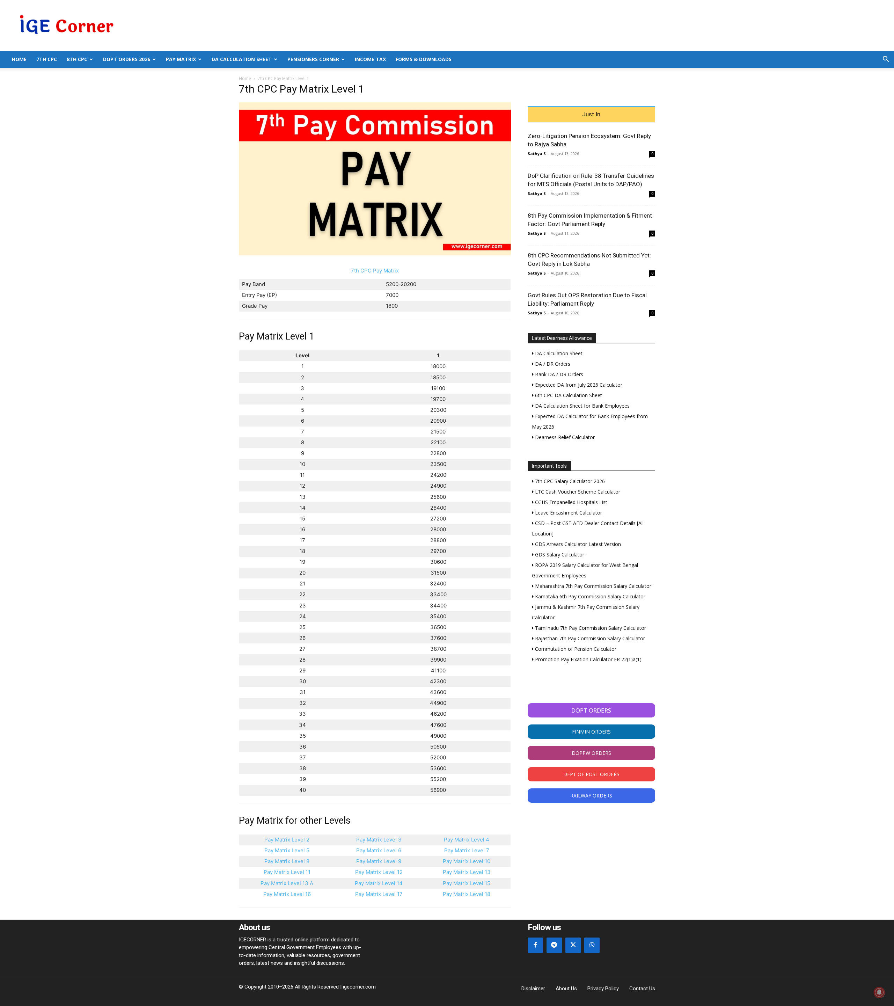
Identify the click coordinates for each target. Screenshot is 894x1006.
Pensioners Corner (313, 59)
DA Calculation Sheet (242, 59)
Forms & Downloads (424, 59)
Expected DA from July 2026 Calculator (578, 384)
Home (19, 59)
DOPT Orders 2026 (126, 59)
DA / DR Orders (552, 363)
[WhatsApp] (592, 945)
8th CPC (77, 59)
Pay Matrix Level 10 (466, 861)
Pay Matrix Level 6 (378, 850)
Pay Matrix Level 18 (466, 894)
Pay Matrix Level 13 (467, 872)
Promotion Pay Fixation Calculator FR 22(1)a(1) (588, 659)
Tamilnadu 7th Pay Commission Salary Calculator (590, 628)
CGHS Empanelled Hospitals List (570, 502)
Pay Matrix (181, 59)
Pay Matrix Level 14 (379, 883)
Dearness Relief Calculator (564, 437)
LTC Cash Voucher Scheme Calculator (577, 491)
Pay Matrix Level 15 (466, 883)
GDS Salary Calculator (559, 554)
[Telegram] (554, 945)
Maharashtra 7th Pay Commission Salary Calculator (592, 586)
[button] (885, 60)
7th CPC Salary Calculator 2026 (569, 481)
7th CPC (46, 59)
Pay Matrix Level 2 (286, 839)
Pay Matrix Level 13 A (287, 883)
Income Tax (370, 59)
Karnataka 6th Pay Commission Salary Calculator (589, 596)
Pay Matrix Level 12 (379, 872)
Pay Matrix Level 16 (287, 894)
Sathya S (537, 153)
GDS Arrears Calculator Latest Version (577, 544)
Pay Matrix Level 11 (287, 872)
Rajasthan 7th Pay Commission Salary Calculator (589, 638)
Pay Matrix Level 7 (466, 850)
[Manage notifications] (879, 992)
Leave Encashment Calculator (568, 512)
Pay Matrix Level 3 (379, 839)
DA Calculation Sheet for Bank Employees (582, 405)
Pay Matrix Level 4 (466, 839)
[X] (573, 945)
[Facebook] (535, 945)
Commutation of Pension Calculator (575, 649)
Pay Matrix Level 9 (378, 861)
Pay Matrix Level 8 (286, 861)
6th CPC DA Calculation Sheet (568, 395)
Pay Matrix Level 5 (286, 850)
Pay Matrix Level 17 (379, 894)
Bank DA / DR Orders (558, 374)
